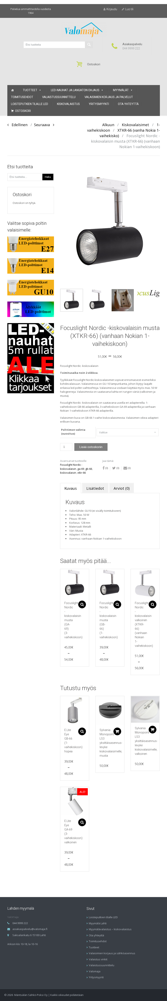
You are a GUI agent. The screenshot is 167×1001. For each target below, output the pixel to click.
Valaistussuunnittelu (59, 97)
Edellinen (18, 124)
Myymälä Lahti (98, 923)
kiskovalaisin (68, 472)
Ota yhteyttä (128, 104)
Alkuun (108, 124)
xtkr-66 (81, 472)
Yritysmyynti (99, 104)
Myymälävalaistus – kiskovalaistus (110, 929)
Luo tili (129, 9)
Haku (48, 176)
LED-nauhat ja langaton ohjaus (75, 90)
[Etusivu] (12, 90)
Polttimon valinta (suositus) (73, 432)
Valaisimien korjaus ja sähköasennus (112, 953)
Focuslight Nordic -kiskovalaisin (71, 467)
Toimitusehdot (22, 97)
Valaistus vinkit (98, 959)
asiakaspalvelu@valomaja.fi (29, 929)
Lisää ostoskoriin (90, 447)
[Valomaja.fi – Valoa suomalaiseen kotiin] (84, 29)
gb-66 (88, 469)
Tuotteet (30, 90)
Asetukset (82, 604)
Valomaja (94, 971)
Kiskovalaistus (68, 104)
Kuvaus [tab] (70, 488)
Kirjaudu (112, 9)
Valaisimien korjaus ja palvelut (109, 97)
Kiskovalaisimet (135, 124)
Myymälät (121, 90)
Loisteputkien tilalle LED (29, 104)
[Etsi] (89, 44)
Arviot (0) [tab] (122, 488)
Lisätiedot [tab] (95, 488)
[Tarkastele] (74, 583)
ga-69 (80, 469)
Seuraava (43, 124)
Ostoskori (23, 111)
